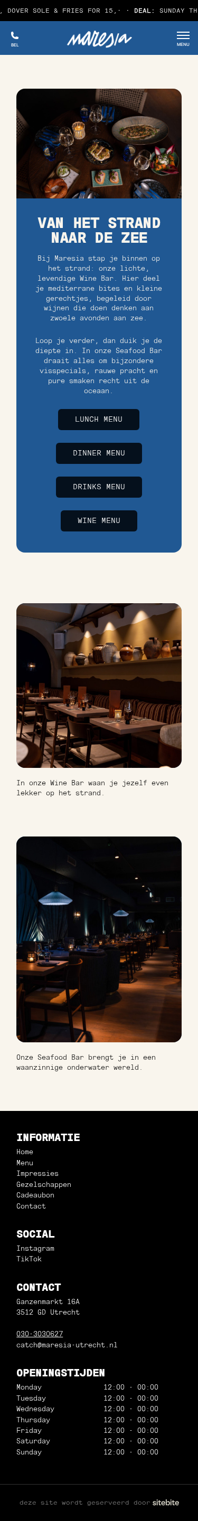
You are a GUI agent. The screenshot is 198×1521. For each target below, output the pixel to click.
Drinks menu (99, 486)
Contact (31, 1206)
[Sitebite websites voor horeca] (166, 1502)
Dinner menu (99, 453)
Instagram (35, 1248)
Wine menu (99, 520)
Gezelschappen (43, 1185)
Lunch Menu (98, 419)
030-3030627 (39, 1334)
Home (24, 1152)
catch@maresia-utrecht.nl (67, 1345)
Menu (24, 1163)
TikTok (29, 1259)
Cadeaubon (35, 1195)
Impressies (37, 1173)
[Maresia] (99, 38)
